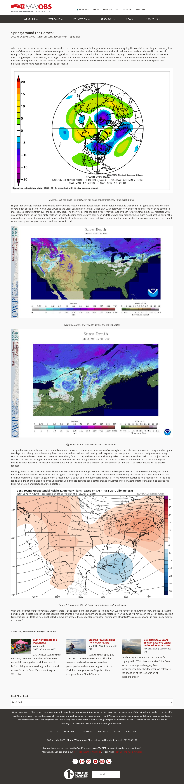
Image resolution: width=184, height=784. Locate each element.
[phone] (109, 761)
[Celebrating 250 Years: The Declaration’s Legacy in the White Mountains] (131, 646)
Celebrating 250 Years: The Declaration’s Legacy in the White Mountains (157, 643)
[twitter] (88, 761)
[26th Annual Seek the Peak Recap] (21, 646)
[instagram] (82, 761)
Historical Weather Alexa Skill (87, 752)
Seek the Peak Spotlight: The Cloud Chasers (101, 641)
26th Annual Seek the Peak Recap (45, 641)
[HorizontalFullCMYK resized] (31, 5)
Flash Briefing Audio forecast (128, 752)
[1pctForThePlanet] (76, 770)
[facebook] (75, 761)
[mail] (102, 761)
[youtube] (95, 761)
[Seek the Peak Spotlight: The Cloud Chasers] (76, 646)
